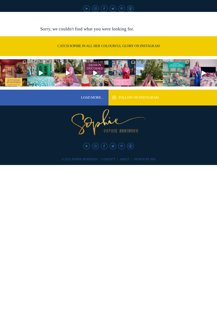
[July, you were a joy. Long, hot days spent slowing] (149, 72)
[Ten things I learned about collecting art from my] (13, 72)
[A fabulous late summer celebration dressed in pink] (68, 72)
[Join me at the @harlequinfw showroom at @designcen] (95, 72)
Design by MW (145, 159)
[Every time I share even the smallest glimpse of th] (176, 72)
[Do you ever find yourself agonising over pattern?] (41, 72)
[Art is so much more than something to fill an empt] (122, 72)
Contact (108, 159)
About (125, 159)
